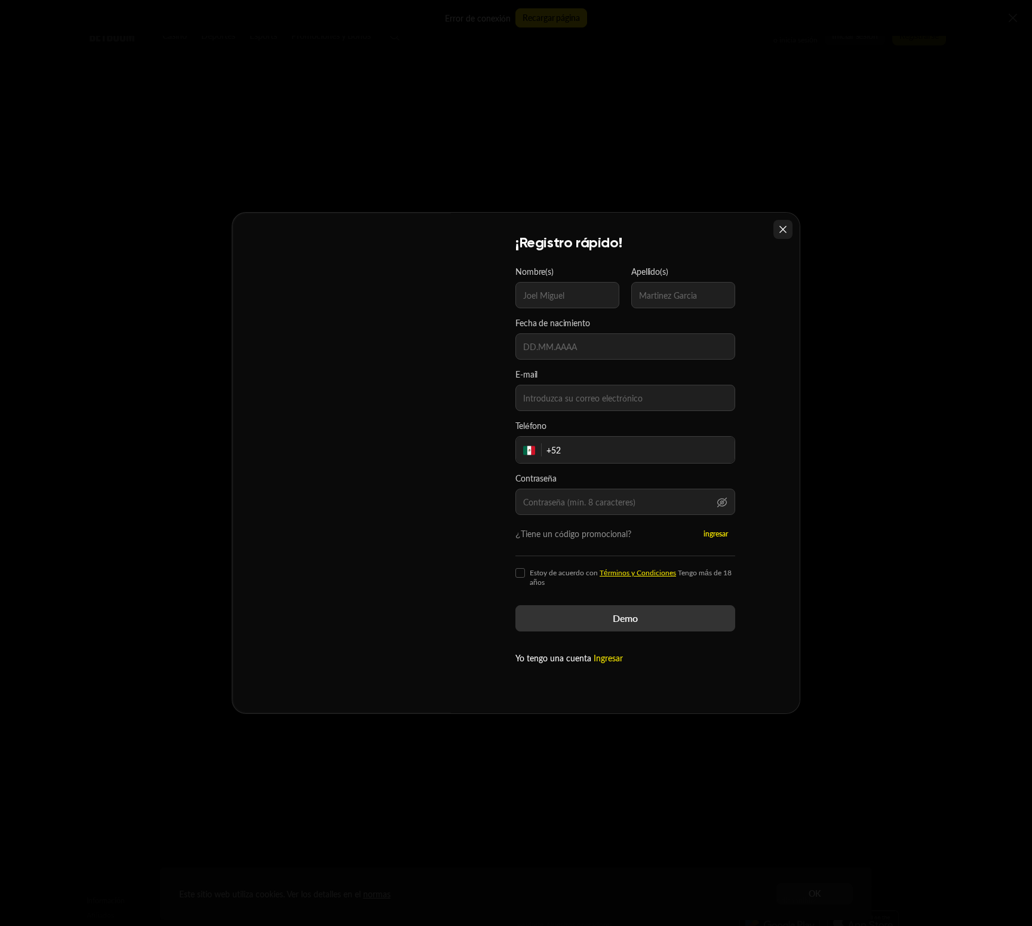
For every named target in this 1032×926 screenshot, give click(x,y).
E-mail (526, 374)
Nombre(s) (534, 271)
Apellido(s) (649, 271)
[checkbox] (520, 573)
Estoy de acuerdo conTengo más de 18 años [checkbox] (631, 577)
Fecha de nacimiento (552, 323)
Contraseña (536, 478)
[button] (722, 501)
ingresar (716, 533)
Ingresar (608, 658)
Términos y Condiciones (638, 573)
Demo (625, 618)
